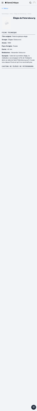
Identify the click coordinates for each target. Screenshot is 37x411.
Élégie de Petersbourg (20, 13)
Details (29, 13)
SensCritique (5, 13)
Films (11, 13)
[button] (34, 2)
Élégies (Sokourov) (14, 39)
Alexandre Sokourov (18, 52)
